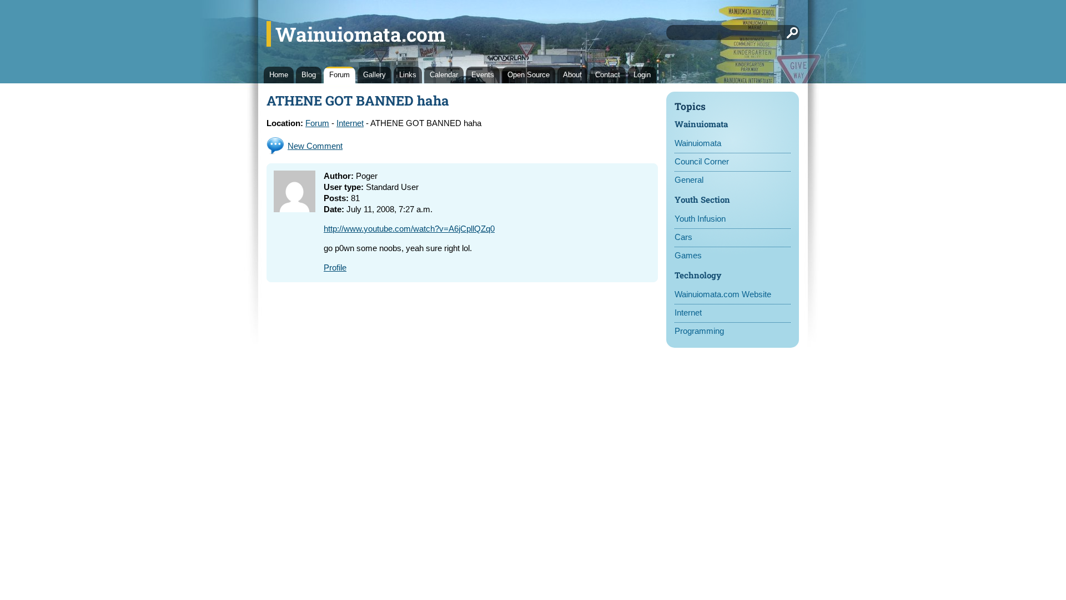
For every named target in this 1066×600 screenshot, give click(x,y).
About (572, 75)
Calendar (444, 75)
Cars (683, 237)
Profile (335, 267)
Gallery (374, 75)
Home (278, 75)
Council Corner (702, 161)
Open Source (528, 75)
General (689, 179)
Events (482, 75)
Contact (607, 75)
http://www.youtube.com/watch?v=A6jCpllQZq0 (409, 228)
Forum (339, 75)
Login (642, 75)
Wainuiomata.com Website (723, 294)
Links (407, 75)
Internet (688, 312)
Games (688, 255)
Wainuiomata (698, 143)
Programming (699, 331)
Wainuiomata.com (360, 34)
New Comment (315, 146)
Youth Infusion (700, 218)
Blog (308, 75)
